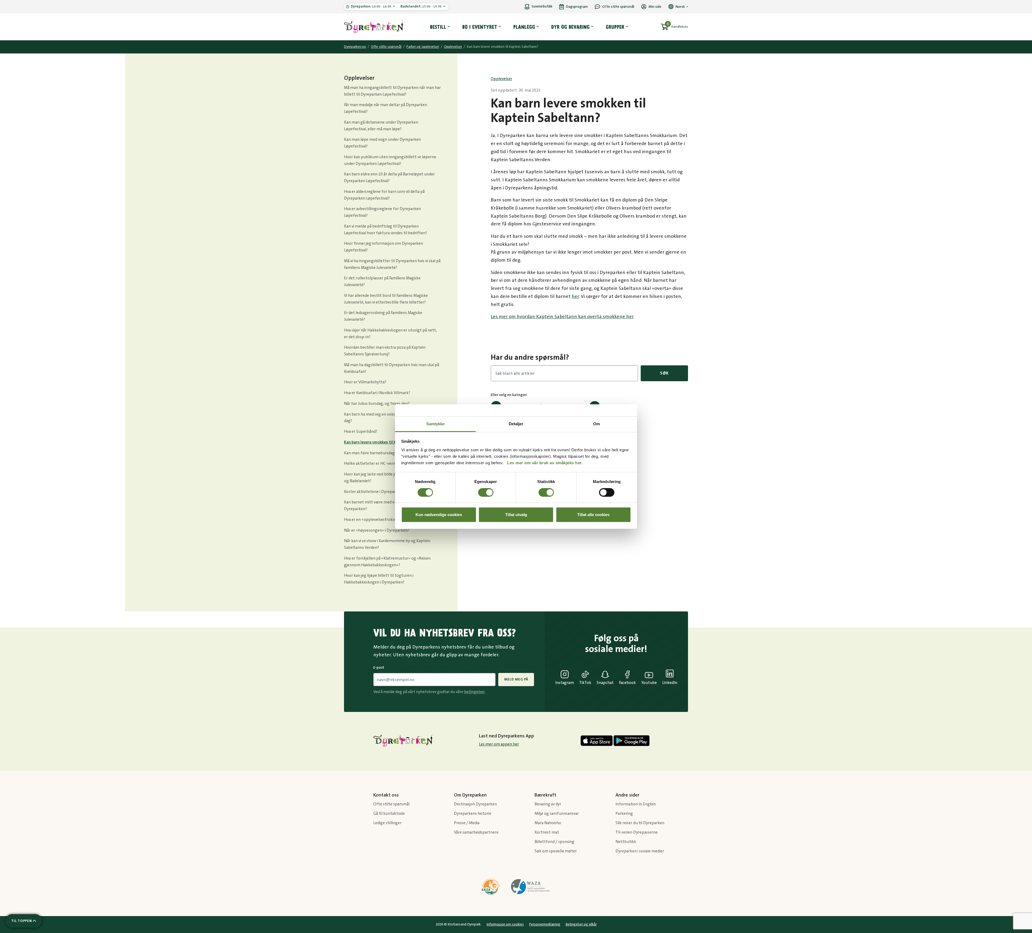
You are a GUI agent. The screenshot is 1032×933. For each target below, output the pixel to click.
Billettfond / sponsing (554, 842)
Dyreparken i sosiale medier (639, 851)
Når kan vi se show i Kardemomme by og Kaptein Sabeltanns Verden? (387, 544)
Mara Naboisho (548, 823)
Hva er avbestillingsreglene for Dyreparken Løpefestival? (382, 212)
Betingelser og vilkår (581, 924)
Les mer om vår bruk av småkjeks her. (545, 462)
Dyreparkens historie (472, 813)
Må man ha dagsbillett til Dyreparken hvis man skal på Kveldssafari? (391, 368)
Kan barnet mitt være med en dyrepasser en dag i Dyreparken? (387, 505)
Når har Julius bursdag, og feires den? (377, 403)
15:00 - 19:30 (421, 6)
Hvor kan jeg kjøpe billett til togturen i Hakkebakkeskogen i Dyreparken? (378, 579)
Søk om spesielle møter (556, 851)
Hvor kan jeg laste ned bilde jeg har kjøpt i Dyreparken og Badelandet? (392, 477)
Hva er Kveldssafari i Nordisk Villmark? (377, 393)
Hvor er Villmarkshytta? (365, 382)
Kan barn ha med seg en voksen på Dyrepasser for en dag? (391, 417)
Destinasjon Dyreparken (475, 804)
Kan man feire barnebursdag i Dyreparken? (382, 453)
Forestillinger (617, 406)
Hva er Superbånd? (360, 431)
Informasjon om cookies (505, 924)
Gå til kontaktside (389, 813)
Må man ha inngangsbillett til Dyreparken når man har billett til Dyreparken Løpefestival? (392, 91)
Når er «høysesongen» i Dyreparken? (376, 530)
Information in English (635, 804)
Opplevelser (453, 47)
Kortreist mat (547, 832)
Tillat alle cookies (593, 514)
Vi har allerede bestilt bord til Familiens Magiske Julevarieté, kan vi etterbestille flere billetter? (386, 299)
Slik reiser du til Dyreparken (639, 823)
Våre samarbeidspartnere (476, 832)
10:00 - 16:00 (371, 6)
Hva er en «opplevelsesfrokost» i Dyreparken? (385, 519)
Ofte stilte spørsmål (386, 47)
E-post (378, 667)
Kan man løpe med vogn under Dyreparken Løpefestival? (382, 143)
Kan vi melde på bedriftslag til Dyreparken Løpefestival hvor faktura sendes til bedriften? (385, 229)
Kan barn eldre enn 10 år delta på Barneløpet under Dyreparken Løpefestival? (389, 177)
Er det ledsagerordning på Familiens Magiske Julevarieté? (383, 316)
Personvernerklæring (544, 924)
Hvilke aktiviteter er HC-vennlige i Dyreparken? (386, 463)
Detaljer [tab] (516, 424)
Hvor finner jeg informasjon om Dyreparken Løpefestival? (383, 247)
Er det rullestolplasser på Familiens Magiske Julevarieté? (382, 281)
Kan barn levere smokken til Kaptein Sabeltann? (386, 442)
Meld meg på (516, 679)
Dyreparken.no (355, 47)
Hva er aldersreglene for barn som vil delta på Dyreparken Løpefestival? (384, 195)
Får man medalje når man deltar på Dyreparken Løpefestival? (385, 108)
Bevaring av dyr (548, 804)
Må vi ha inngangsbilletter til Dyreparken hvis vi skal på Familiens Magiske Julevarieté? (392, 264)
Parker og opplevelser (422, 47)
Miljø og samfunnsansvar (557, 813)
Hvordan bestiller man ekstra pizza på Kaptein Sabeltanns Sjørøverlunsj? (384, 350)
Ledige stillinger (387, 823)
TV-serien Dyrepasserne (636, 832)
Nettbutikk (625, 842)
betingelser (474, 692)
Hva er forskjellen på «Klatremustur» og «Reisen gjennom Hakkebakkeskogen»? (387, 561)
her (575, 296)
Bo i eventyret (479, 27)
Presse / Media (466, 823)
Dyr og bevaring (570, 27)
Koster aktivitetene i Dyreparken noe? (378, 491)
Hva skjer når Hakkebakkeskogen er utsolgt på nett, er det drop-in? (390, 333)
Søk (664, 373)
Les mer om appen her (499, 744)
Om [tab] (596, 424)
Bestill (438, 27)
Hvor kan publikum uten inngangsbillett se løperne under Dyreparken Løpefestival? (390, 160)
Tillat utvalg (516, 514)
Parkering (614, 421)
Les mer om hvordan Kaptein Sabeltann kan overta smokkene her (562, 316)
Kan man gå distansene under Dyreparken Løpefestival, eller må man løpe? (381, 125)
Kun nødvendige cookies (438, 514)
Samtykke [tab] (435, 424)
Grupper (615, 27)
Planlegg (524, 27)
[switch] (485, 492)
